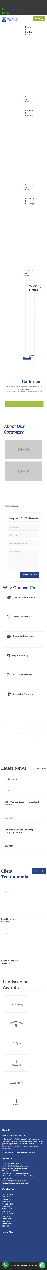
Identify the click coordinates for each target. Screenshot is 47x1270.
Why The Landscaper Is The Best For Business (23, 803)
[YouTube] (7, 13)
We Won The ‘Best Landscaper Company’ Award (20, 831)
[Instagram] (5, 13)
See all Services (23, 746)
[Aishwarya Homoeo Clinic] (13, 18)
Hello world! (11, 779)
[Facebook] (2, 13)
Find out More (27, 99)
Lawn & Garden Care (28, 31)
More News (41, 768)
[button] (14, 404)
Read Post (9, 790)
